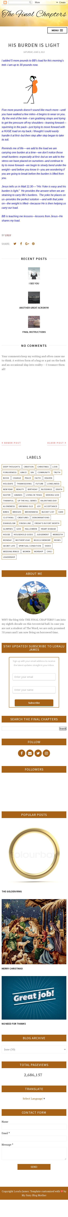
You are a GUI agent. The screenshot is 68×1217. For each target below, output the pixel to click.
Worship (38, 551)
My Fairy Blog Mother (34, 1195)
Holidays (8, 483)
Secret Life (9, 546)
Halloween (31, 529)
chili (49, 551)
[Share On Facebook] (21, 243)
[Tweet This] (14, 243)
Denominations (40, 517)
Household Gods (23, 534)
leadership (9, 557)
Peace (28, 478)
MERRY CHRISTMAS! (12, 968)
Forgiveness (10, 472)
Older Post (55, 442)
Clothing (8, 517)
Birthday (32, 489)
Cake (60, 512)
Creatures (23, 517)
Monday (7, 540)
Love (55, 466)
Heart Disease (48, 529)
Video (48, 546)
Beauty (20, 489)
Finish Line (25, 523)
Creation (29, 466)
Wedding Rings (11, 551)
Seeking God (52, 495)
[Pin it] (33, 243)
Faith (38, 478)
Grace (23, 472)
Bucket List (48, 512)
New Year (8, 489)
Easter (6, 495)
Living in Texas (34, 495)
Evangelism (9, 523)
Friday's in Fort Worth (47, 523)
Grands (18, 495)
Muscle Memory (42, 540)
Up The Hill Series (27, 500)
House (6, 534)
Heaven (48, 478)
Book (6, 478)
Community (44, 472)
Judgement (43, 534)
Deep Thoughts (11, 466)
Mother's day (23, 540)
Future (39, 483)
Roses (57, 540)
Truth (57, 472)
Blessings (46, 489)
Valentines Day (48, 500)
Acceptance (50, 506)
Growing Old (26, 506)
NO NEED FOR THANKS (14, 1023)
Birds (6, 512)
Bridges (17, 512)
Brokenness (31, 512)
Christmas (43, 466)
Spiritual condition (30, 546)
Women (26, 551)
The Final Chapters (34, 14)
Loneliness (53, 483)
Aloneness (9, 506)
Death (59, 489)
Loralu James (21, 1191)
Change (17, 478)
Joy (39, 506)
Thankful (8, 500)
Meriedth (58, 534)
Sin (32, 472)
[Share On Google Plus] (27, 243)
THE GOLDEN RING (12, 891)
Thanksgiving (24, 483)
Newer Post (12, 442)
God (19, 529)
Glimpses (8, 529)
